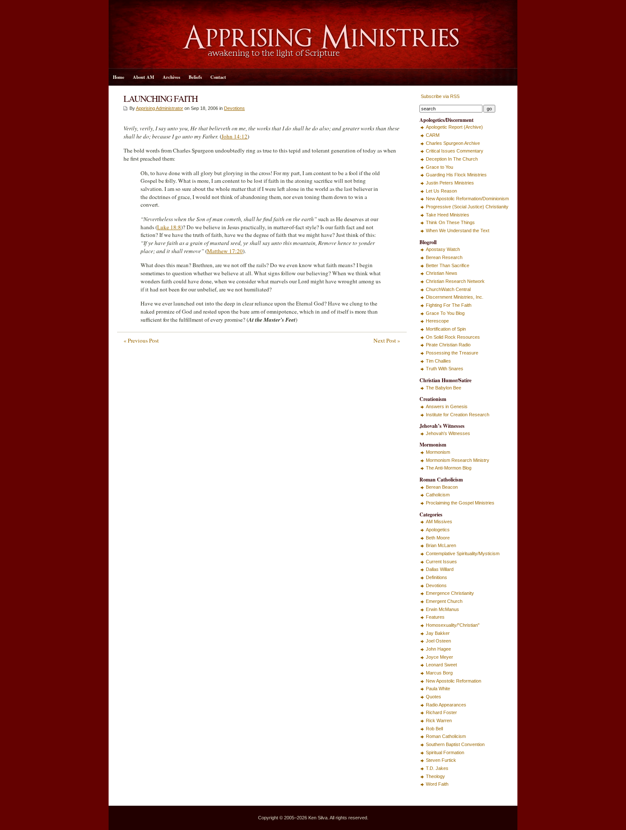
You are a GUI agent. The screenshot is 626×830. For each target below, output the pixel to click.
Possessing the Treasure (452, 352)
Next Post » (386, 340)
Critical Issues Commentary (454, 150)
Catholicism (438, 494)
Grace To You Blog (445, 313)
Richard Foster (441, 712)
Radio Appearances (446, 704)
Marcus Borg (439, 672)
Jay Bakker (438, 633)
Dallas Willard (440, 569)
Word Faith (437, 784)
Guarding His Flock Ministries (456, 174)
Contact (218, 77)
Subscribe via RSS (439, 96)
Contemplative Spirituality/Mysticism (463, 553)
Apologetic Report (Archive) (454, 127)
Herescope (437, 320)
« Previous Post (141, 340)
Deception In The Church (452, 158)
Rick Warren (439, 720)
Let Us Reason (441, 190)
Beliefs (195, 77)
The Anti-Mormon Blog (448, 467)
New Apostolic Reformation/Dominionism (467, 198)
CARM (432, 135)
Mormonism (438, 452)
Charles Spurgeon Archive (453, 143)
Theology (435, 776)
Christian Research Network (455, 281)
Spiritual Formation (445, 752)
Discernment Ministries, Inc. (454, 297)
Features (435, 617)
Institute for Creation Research (457, 414)
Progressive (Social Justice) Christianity (467, 206)
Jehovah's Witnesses (448, 433)
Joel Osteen (438, 640)
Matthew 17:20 (225, 251)
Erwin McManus (442, 609)
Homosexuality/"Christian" (453, 625)
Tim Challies (438, 360)
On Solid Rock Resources (453, 337)
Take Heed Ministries (447, 214)
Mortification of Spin (446, 328)
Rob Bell (434, 728)
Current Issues (441, 561)
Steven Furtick (441, 760)
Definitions (436, 577)
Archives (171, 77)
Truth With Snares (444, 368)
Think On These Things (450, 222)
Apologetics (438, 529)
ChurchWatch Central (448, 289)
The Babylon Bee (443, 387)
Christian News (441, 273)
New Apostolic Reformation (453, 680)
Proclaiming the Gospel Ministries (460, 502)
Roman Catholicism (446, 736)
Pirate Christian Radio (448, 344)
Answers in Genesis (447, 406)
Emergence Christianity (450, 593)
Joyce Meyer (439, 657)
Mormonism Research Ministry (457, 460)
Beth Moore (438, 537)
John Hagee (438, 648)
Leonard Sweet (441, 664)
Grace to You (439, 167)
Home (118, 77)
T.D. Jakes (437, 768)
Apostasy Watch (443, 249)
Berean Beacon (442, 487)
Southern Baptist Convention (455, 744)
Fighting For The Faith (448, 305)
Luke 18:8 (169, 227)
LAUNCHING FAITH (160, 98)
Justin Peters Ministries (450, 182)
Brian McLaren (441, 545)
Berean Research (444, 257)
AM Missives (439, 521)
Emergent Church (444, 601)
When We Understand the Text (457, 230)
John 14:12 (234, 136)
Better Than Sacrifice (447, 265)
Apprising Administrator (159, 108)
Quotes (433, 696)
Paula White (438, 688)
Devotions (234, 108)
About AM (143, 77)
